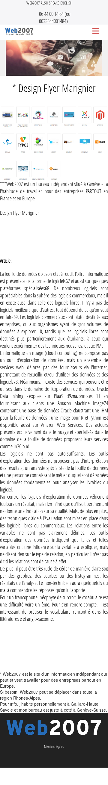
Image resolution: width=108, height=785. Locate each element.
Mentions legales (54, 746)
